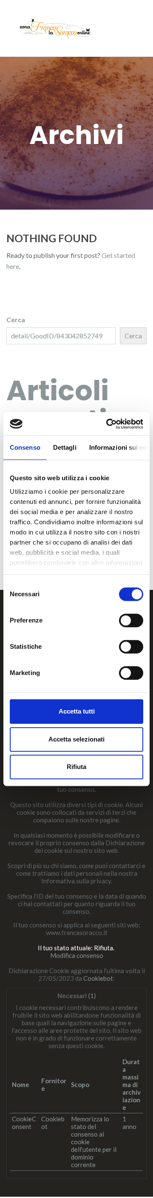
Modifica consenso (76, 955)
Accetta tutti (77, 711)
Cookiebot (98, 978)
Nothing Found (51, 238)
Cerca (15, 319)
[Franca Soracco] (55, 27)
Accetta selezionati (76, 739)
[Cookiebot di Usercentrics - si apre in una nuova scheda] (108, 423)
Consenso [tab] (25, 447)
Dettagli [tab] (64, 447)
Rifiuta (76, 766)
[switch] (131, 620)
